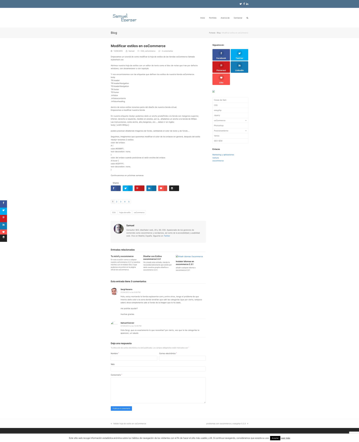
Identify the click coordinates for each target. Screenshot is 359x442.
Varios (216, 136)
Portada (212, 33)
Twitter (167, 236)
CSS (142, 51)
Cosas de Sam (220, 100)
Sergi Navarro (126, 289)
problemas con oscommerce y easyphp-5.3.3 (226, 423)
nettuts (215, 158)
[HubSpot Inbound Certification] (213, 92)
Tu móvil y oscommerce (122, 256)
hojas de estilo (125, 212)
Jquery (217, 115)
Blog (218, 33)
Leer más (285, 438)
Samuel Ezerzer (127, 323)
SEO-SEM (218, 141)
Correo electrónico (168, 353)
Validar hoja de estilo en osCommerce (129, 423)
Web (113, 364)
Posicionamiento (221, 131)
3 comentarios (167, 51)
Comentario (116, 375)
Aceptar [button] (275, 438)
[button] (247, 17)
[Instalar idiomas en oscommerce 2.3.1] (189, 256)
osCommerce (150, 51)
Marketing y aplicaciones (223, 155)
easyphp (217, 110)
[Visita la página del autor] (119, 229)
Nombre (115, 353)
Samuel (131, 51)
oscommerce (218, 161)
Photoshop (219, 125)
